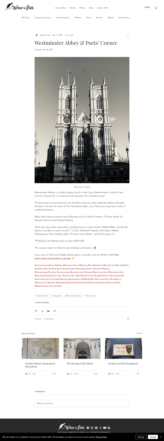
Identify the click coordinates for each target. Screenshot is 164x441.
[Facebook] (87, 427)
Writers (78, 17)
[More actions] (127, 35)
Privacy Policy (101, 437)
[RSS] (109, 427)
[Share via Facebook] (36, 311)
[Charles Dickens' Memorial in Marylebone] (40, 348)
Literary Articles (63, 17)
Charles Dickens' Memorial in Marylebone (40, 365)
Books (99, 17)
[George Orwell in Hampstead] (123, 348)
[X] (100, 427)
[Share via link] (54, 311)
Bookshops (124, 17)
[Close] (160, 437)
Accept (153, 437)
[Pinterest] (96, 427)
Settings (141, 437)
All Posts (26, 17)
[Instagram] (92, 427)
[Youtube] (104, 427)
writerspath (56, 296)
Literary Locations (43, 17)
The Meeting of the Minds (80, 363)
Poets (88, 17)
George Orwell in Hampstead (123, 363)
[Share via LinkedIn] (48, 311)
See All (139, 333)
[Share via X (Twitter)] (42, 311)
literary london (42, 296)
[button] (156, 7)
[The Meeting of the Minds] (82, 348)
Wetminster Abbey (73, 296)
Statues (110, 17)
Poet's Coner (90, 296)
